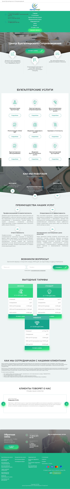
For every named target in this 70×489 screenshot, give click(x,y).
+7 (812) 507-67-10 (13, 22)
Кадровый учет (32, 457)
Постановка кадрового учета (34, 463)
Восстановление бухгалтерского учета (6, 466)
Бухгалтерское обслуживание (5, 473)
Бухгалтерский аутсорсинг (5, 479)
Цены (35, 23)
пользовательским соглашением (38, 270)
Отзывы (44, 461)
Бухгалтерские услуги (7, 457)
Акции (35, 25)
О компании (45, 457)
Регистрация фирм (20, 459)
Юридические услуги (35, 19)
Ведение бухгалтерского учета (6, 476)
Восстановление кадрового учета (32, 466)
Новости (44, 459)
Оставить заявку (20, 316)
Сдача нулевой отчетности (5, 470)
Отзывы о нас (35, 27)
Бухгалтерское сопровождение (5, 463)
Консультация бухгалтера (5, 460)
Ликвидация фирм (20, 461)
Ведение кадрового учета (33, 460)
